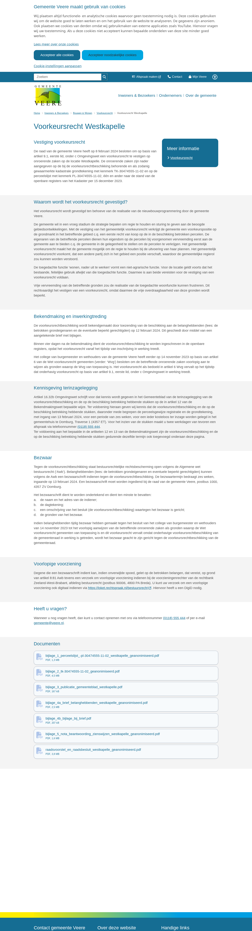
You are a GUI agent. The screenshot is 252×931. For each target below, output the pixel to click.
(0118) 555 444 (88, 427)
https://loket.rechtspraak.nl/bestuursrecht (118, 588)
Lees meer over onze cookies (56, 44)
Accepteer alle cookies (57, 55)
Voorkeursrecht (105, 113)
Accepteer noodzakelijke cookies (112, 55)
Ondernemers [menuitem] (170, 95)
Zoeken (104, 77)
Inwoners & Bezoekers (56, 113)
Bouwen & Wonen (82, 113)
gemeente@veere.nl (49, 623)
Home (37, 113)
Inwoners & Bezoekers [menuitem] (136, 95)
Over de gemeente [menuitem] (201, 95)
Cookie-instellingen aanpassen (58, 66)
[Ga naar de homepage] (47, 95)
